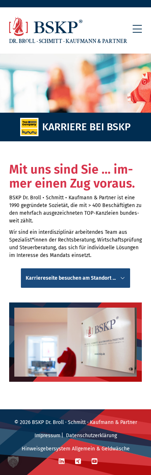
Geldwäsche (116, 449)
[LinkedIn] (62, 461)
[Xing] (78, 461)
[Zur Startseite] (45, 26)
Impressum (47, 435)
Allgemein (83, 449)
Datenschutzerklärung (91, 435)
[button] (137, 28)
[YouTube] (94, 461)
